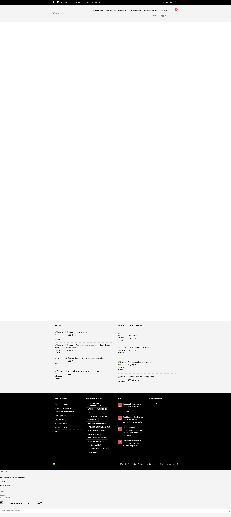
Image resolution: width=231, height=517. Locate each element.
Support (163, 16)
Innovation (151, 149)
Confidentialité (131, 464)
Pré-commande (154, 298)
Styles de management (158, 302)
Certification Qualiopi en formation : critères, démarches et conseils (165, 186)
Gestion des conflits (157, 276)
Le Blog (163, 11)
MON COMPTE (167, 2)
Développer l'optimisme (158, 269)
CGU (122, 464)
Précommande (61, 423)
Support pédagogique (66, 64)
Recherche (229, 511)
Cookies (141, 464)
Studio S (175, 464)
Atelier (149, 141)
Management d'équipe (157, 291)
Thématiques (152, 161)
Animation (151, 137)
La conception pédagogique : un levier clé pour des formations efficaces (164, 196)
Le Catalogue (150, 11)
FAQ (155, 16)
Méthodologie (153, 157)
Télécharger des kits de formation (110, 11)
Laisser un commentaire (111, 64)
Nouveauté (59, 420)
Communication (61, 404)
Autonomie (162, 266)
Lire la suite (61, 100)
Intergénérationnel (157, 284)
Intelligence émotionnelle (159, 280)
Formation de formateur (64, 412)
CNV (172, 266)
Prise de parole (61, 427)
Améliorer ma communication (161, 262)
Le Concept (135, 11)
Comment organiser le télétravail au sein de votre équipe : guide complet (88, 49)
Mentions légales (151, 464)
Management (154, 287)
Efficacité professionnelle (65, 408)
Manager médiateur (156, 294)
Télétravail (153, 305)
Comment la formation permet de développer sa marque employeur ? (133, 443)
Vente (57, 431)
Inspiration (151, 153)
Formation (151, 145)
